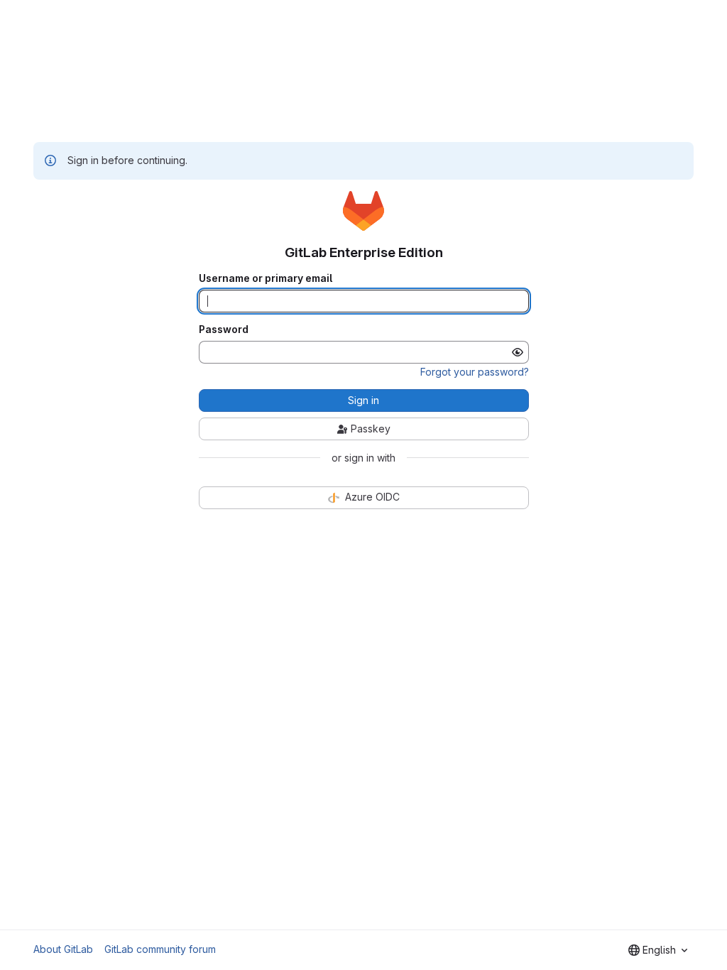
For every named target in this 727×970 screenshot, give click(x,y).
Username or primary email (265, 278)
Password (223, 329)
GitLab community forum (160, 949)
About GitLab (63, 949)
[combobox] (658, 950)
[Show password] (517, 352)
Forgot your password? (474, 372)
